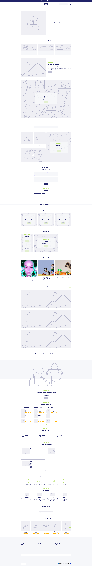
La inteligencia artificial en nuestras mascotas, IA (29, 280)
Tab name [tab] (46, 354)
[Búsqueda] (60, 4)
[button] (70, 4)
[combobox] (63, 4)
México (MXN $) (23, 564)
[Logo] (46, 4)
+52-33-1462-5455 (54, 3)
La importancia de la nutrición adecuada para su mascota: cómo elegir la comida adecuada (63, 280)
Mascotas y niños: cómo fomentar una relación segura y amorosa (46, 279)
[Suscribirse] (57, 127)
